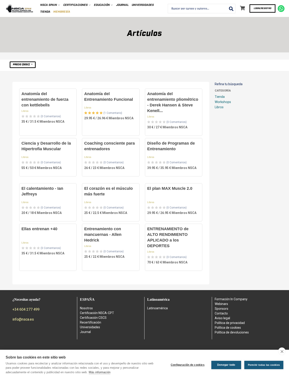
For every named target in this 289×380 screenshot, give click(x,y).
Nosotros (86, 308)
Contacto (221, 313)
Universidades (143, 5)
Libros (24, 111)
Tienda (45, 11)
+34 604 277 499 (26, 309)
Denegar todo (226, 364)
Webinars (221, 304)
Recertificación (90, 322)
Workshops (223, 102)
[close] (282, 351)
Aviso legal (222, 318)
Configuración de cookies (188, 364)
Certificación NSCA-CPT (97, 313)
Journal (122, 5)
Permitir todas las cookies (264, 365)
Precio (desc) (21, 64)
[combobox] (201, 8)
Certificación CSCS (93, 317)
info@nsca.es (23, 319)
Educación (102, 5)
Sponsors (221, 308)
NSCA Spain (49, 5)
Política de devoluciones (232, 332)
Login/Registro (262, 8)
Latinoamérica (157, 308)
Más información (99, 372)
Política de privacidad (230, 323)
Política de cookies (228, 327)
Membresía (61, 11)
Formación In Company (231, 299)
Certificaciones (75, 5)
